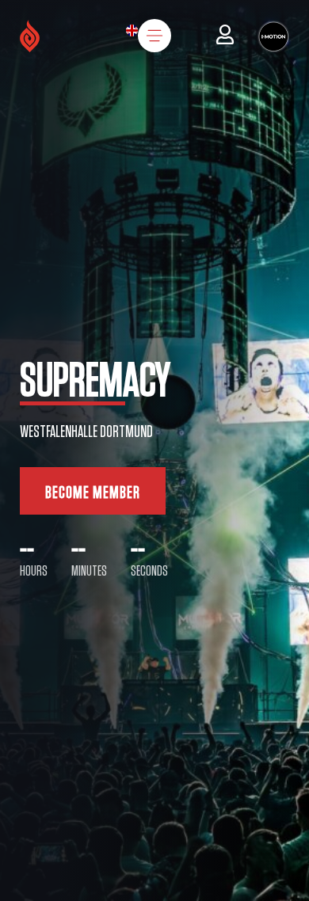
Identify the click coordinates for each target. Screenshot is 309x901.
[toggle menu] (154, 35)
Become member (92, 492)
